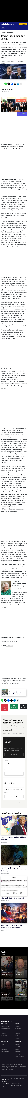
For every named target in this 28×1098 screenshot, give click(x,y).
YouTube (23, 707)
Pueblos (3, 1066)
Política (13, 61)
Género (17, 1066)
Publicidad (4, 1031)
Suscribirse (14, 754)
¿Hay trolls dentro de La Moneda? (12, 898)
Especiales (23, 1066)
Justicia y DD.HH (5, 61)
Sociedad (3, 1068)
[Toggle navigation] (3, 26)
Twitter (17, 1031)
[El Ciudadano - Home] (7, 24)
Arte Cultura (17, 1068)
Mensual (15, 733)
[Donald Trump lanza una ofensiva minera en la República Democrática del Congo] (14, 855)
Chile (2, 1044)
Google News (4, 708)
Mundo (3, 63)
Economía (19, 1064)
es (11, 1088)
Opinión (17, 1049)
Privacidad (4, 1035)
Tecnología (4, 1069)
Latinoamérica (5, 1051)
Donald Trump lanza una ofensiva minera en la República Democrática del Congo (13, 869)
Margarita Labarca (7, 89)
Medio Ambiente (10, 1064)
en (13, 1088)
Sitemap (13, 1085)
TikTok (16, 1035)
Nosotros (13, 1078)
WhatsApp (14, 707)
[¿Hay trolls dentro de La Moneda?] (14, 886)
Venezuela (4, 1049)
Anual (21, 733)
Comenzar (14, 773)
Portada (17, 1044)
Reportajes (18, 1054)
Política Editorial (5, 1028)
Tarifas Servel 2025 (15, 1083)
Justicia (8, 1066)
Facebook (18, 1026)
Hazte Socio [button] (23, 24)
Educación (10, 1068)
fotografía (9, 646)
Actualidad (18, 1047)
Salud (12, 1066)
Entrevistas (18, 1051)
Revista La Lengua (20, 1056)
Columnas (20, 61)
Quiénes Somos (5, 1026)
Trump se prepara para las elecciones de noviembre (11, 926)
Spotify (17, 1038)
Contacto (3, 1033)
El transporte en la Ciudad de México (15, 693)
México (3, 1047)
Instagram (18, 1028)
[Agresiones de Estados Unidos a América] (14, 825)
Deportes (10, 1069)
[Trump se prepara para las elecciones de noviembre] (14, 913)
